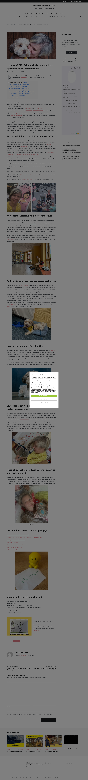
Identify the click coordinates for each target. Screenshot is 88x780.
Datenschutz (41, 406)
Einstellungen (44, 402)
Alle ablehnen (44, 399)
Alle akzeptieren (44, 395)
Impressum (47, 406)
